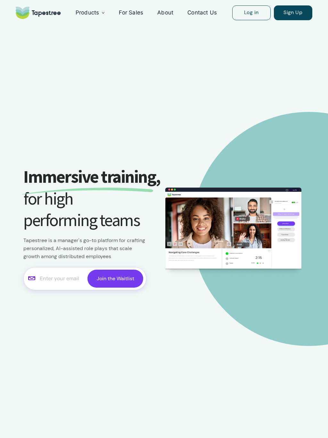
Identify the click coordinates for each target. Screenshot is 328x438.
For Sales (131, 12)
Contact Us (202, 12)
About (165, 12)
